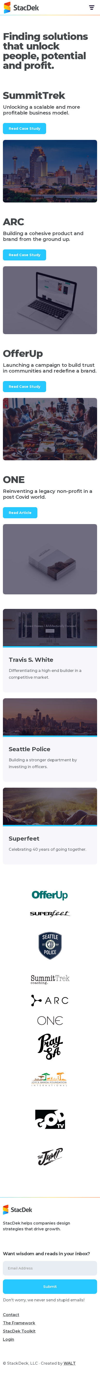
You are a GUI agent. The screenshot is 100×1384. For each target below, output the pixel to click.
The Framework (19, 1323)
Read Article (20, 513)
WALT (70, 1363)
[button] (91, 7)
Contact (11, 1314)
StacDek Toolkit (19, 1331)
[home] (21, 8)
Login (8, 1339)
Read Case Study (24, 128)
